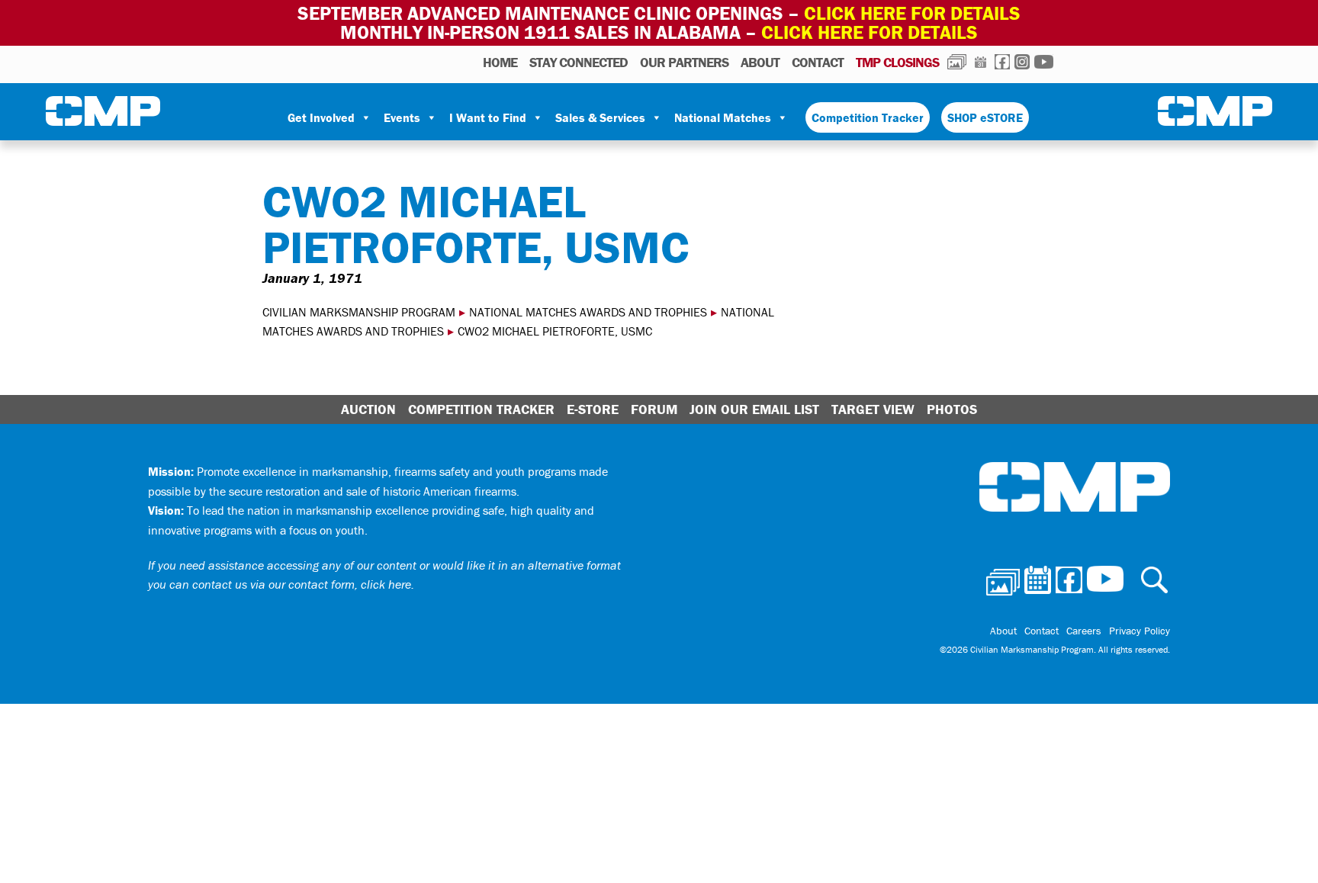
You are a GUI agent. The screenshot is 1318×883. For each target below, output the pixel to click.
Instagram (1022, 62)
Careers (1083, 630)
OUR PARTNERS (684, 62)
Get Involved (321, 117)
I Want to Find (487, 117)
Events (402, 117)
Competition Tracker (868, 117)
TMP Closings (897, 62)
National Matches (722, 117)
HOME (500, 62)
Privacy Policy (1139, 630)
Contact (818, 62)
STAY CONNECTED (578, 62)
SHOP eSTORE (985, 117)
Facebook (1002, 62)
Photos (956, 62)
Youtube (1043, 62)
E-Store (593, 409)
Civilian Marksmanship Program (103, 111)
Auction (368, 409)
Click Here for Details (869, 32)
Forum (654, 409)
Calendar (980, 62)
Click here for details (912, 13)
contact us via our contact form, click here (301, 584)
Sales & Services (600, 117)
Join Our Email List (754, 409)
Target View (873, 409)
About (760, 62)
